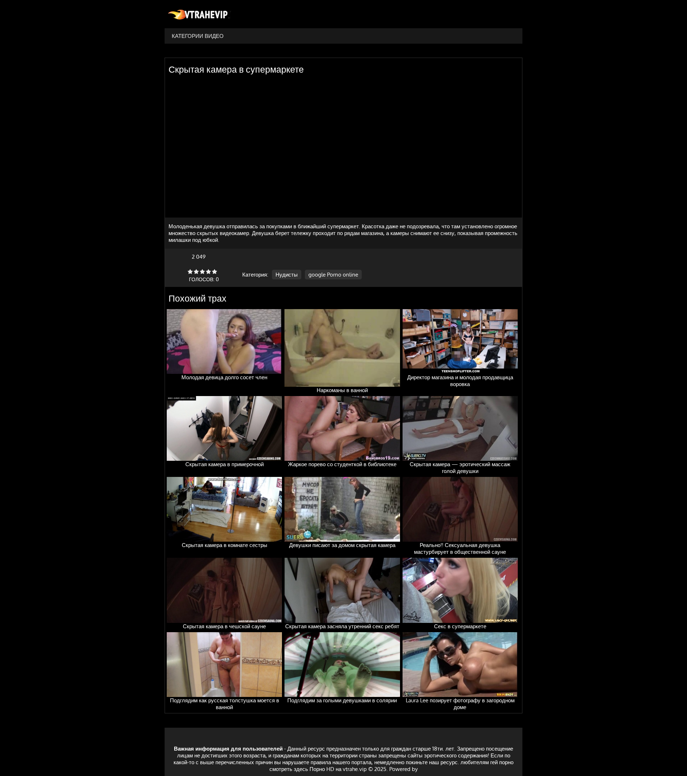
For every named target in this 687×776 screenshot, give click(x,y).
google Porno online (333, 274)
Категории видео (198, 36)
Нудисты (287, 274)
